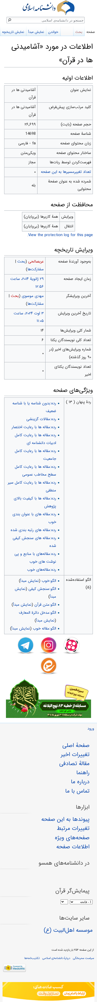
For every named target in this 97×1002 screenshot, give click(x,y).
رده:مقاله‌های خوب (41, 570)
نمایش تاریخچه (13, 32)
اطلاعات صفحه (72, 846)
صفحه (90, 32)
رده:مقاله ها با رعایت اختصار (34, 427)
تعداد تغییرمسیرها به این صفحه (66, 172)
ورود (90, 729)
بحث (21, 261)
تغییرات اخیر (75, 754)
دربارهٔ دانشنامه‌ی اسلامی (56, 958)
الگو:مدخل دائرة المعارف (37, 613)
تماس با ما (77, 791)
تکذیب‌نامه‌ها (32, 958)
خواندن (53, 32)
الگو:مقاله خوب (44, 628)
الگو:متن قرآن (45, 605)
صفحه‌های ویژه (72, 837)
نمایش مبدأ (29, 581)
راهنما (82, 772)
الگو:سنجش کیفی (42, 589)
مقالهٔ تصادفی (74, 763)
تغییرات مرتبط (73, 828)
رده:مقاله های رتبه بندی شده (33, 530)
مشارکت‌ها (35, 269)
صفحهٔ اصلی (75, 745)
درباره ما (80, 781)
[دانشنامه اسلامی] (48, 7)
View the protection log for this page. (60, 235)
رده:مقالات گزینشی (41, 419)
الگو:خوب (49, 581)
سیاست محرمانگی (83, 958)
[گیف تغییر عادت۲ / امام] (48, 992)
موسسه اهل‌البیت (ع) (68, 930)
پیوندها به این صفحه (65, 819)
